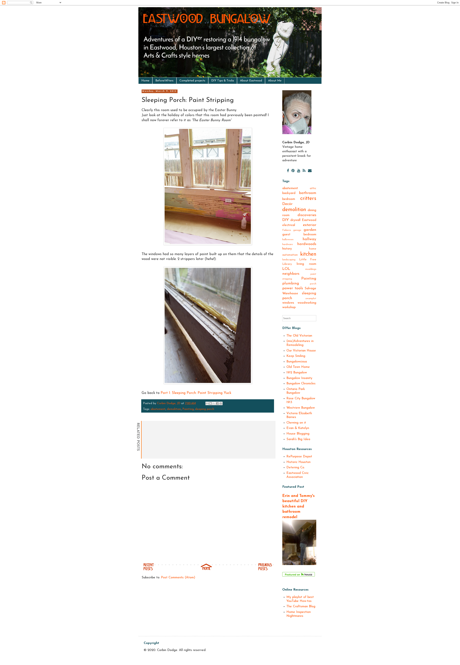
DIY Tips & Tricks (222, 80)
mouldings (310, 269)
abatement (158, 409)
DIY (285, 220)
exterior (309, 225)
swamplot (310, 298)
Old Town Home (298, 367)
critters (308, 198)
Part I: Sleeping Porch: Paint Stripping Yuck (196, 393)
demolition (174, 409)
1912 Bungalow (296, 372)
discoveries (307, 215)
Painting (188, 409)
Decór (287, 204)
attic (313, 188)
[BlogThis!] (210, 403)
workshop (289, 307)
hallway (309, 239)
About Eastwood (251, 80)
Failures (286, 230)
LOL (286, 269)
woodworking (307, 303)
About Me (274, 80)
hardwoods (306, 244)
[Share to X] (214, 403)
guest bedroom (299, 234)
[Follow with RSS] (304, 170)
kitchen (308, 254)
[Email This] (207, 403)
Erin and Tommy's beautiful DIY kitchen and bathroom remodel (298, 506)
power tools (292, 288)
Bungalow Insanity (299, 378)
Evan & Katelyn (297, 428)
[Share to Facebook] (217, 403)
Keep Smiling (295, 356)
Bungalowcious (296, 361)
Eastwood (309, 220)
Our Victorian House (301, 350)
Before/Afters (164, 80)
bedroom (288, 199)
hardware (287, 244)
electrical (288, 225)
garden (310, 230)
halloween (287, 239)
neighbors (290, 274)
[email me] (310, 170)
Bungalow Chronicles (301, 383)
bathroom (307, 193)
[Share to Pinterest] (221, 403)
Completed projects (192, 80)
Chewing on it (296, 422)
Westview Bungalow (300, 408)
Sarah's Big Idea (298, 439)
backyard (288, 193)
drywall (295, 220)
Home (145, 80)
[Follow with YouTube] (298, 170)
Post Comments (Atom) (178, 577)
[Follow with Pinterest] (293, 170)
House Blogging (297, 433)
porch (313, 283)
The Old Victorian (299, 335)
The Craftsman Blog (300, 606)
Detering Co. (295, 467)
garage (297, 230)
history (287, 248)
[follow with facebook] (288, 170)
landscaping (288, 259)
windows (288, 303)
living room (306, 264)
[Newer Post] (149, 569)
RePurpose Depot (299, 456)
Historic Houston (298, 462)
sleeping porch (204, 409)
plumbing (290, 283)
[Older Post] (265, 569)
